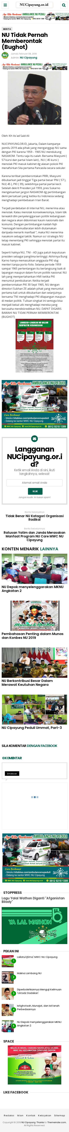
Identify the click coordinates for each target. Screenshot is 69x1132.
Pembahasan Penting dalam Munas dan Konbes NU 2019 (32, 636)
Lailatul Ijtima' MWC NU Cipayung (37, 957)
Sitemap (59, 1115)
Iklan (20, 1115)
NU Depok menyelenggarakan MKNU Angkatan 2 (32, 589)
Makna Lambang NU (29, 973)
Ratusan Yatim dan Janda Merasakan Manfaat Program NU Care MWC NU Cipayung (34, 536)
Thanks (40, 1122)
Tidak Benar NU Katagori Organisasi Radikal (35, 518)
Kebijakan (44, 1115)
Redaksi (9, 1115)
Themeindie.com (56, 1122)
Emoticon (12, 773)
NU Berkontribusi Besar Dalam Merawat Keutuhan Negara (27, 683)
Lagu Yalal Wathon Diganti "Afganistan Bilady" (33, 900)
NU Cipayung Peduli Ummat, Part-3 (32, 728)
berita (7, 29)
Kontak (30, 1115)
